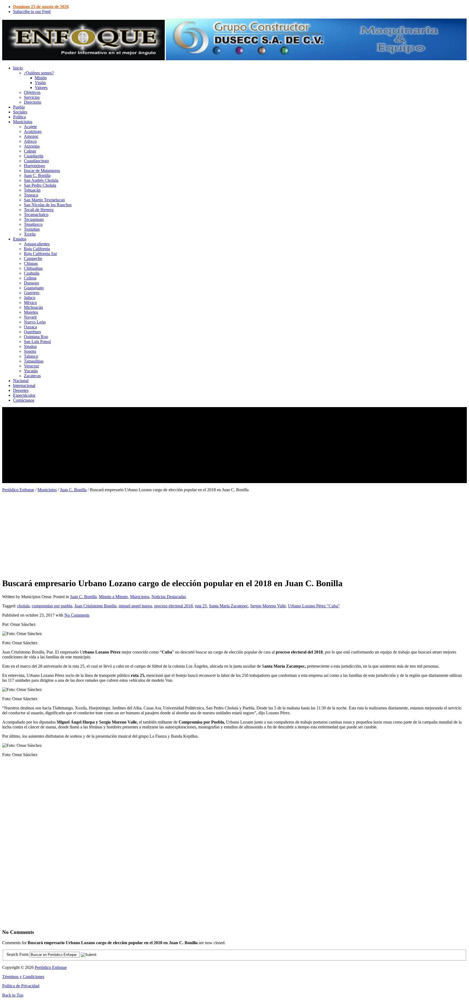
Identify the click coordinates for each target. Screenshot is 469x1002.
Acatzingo (33, 131)
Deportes (20, 390)
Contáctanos (23, 400)
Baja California (37, 248)
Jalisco (29, 297)
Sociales (20, 112)
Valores (41, 87)
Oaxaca (30, 327)
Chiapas (31, 263)
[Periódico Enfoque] (83, 58)
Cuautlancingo (36, 160)
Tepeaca (31, 195)
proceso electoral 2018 (173, 606)
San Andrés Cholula (41, 180)
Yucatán (31, 371)
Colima (30, 278)
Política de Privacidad (20, 986)
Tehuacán (32, 190)
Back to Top (12, 995)
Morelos (31, 312)
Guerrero (31, 292)
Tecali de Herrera (38, 209)
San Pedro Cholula (40, 185)
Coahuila (31, 273)
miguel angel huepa (135, 606)
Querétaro (32, 331)
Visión (40, 82)
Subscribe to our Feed (31, 11)
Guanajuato (34, 288)
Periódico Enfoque (18, 489)
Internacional (24, 385)
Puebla (19, 107)
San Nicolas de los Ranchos (48, 204)
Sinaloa (30, 346)
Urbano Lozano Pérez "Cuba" (314, 606)
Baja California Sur (40, 253)
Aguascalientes (37, 244)
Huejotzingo (34, 165)
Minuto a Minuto (113, 596)
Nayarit (30, 317)
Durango (31, 283)
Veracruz (31, 366)
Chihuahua (33, 268)
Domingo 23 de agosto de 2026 (41, 6)
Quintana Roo (36, 336)
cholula (23, 606)
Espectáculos (24, 395)
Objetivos (32, 92)
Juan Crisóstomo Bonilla (95, 606)
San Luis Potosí (37, 341)
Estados (19, 239)
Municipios (22, 121)
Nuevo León (35, 322)
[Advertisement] (165, 445)
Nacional (20, 380)
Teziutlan (32, 229)
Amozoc (31, 136)
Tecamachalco (36, 214)
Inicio (18, 68)
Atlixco (30, 141)
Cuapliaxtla (33, 156)
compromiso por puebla (52, 606)
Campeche (33, 258)
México (30, 302)
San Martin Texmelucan (44, 200)
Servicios (32, 97)
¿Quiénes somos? (39, 73)
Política (19, 117)
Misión (41, 77)
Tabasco (31, 356)
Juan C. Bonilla (37, 175)
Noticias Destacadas (168, 596)
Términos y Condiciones (23, 976)
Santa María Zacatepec (228, 606)
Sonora (30, 351)
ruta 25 (201, 606)
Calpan (30, 151)
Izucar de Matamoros (42, 170)
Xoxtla (30, 234)
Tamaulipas (33, 361)
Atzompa (32, 146)
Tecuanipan (34, 219)
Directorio (32, 102)
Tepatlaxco (33, 224)
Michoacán (33, 307)
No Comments (76, 615)
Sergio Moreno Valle (268, 606)
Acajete (30, 126)
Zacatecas (32, 375)
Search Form (17, 954)
